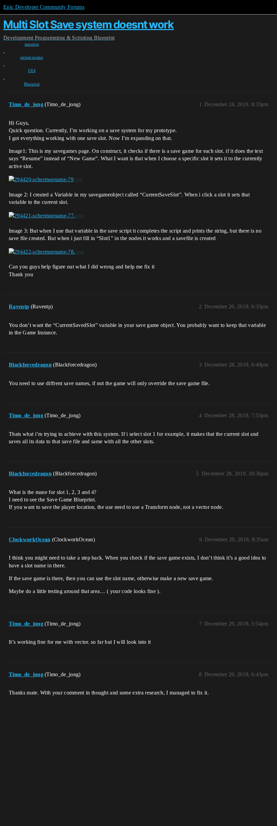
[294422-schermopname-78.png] (46, 251)
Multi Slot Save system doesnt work (88, 24)
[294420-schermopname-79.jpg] (45, 179)
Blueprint (32, 84)
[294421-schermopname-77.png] (46, 216)
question (32, 44)
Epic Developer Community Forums (43, 7)
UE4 (32, 70)
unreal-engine (31, 57)
